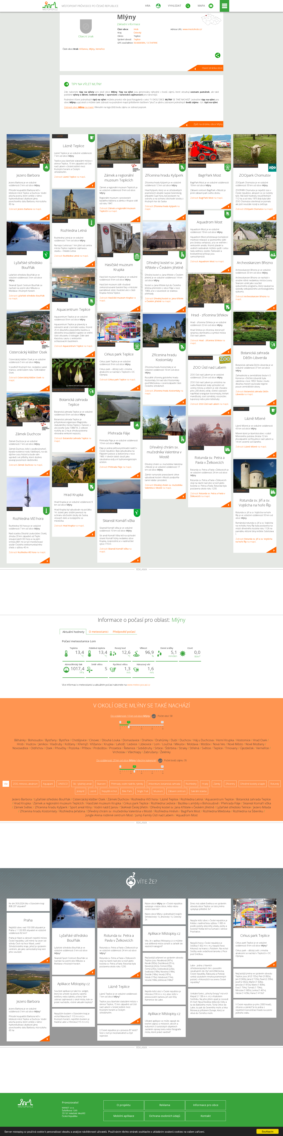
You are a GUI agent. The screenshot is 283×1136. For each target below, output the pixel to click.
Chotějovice (79, 740)
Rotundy (196, 448)
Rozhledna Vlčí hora (144, 799)
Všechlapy (134, 752)
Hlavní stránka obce (212, 68)
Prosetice (115, 748)
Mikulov (180, 744)
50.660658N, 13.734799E (145, 42)
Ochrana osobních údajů (164, 1116)
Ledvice (132, 744)
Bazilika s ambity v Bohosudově (198, 803)
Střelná (194, 748)
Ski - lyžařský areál (16, 253)
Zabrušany (151, 752)
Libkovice (145, 744)
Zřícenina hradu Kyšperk (51, 807)
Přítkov (86, 748)
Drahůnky (161, 740)
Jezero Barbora (22, 799)
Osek (49, 748)
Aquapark (60, 299)
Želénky (165, 752)
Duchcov (185, 740)
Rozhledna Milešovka (216, 811)
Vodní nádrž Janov (106, 807)
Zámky (15, 424)
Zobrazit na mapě (25, 209)
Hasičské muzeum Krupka (103, 803)
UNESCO (63, 783)
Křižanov (83, 49)
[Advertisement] (141, 592)
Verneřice (100, 49)
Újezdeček (247, 748)
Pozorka (74, 748)
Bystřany (51, 740)
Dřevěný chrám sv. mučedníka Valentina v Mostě (120, 811)
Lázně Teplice (169, 799)
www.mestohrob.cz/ (192, 29)
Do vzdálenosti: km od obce (130, 716)
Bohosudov (35, 740)
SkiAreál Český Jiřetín (134, 807)
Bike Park (127, 791)
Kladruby (56, 744)
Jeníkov (43, 744)
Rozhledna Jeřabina (72, 811)
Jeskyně (80, 791)
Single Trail (142, 791)
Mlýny (126, 17)
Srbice (159, 748)
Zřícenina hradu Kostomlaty (38, 811)
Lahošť (120, 744)
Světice (206, 748)
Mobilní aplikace (123, 1116)
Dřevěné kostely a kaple (155, 253)
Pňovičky (60, 748)
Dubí (174, 740)
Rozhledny (14, 508)
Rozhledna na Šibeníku (248, 811)
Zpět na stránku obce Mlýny (208, 124)
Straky (183, 748)
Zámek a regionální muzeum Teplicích (58, 803)
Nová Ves (219, 744)
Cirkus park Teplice (136, 803)
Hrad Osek (260, 740)
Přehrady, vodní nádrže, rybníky (23, 165)
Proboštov (100, 748)
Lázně (60, 136)
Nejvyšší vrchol (109, 791)
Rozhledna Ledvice (163, 803)
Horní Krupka (225, 740)
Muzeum (105, 165)
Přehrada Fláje (230, 803)
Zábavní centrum (106, 344)
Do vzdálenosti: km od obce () (126, 760)
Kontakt (206, 1116)
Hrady (60, 485)
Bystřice (64, 740)
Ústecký (137, 32)
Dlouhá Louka (111, 740)
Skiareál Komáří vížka (257, 803)
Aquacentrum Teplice (219, 799)
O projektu (124, 1105)
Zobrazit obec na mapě (79, 107)
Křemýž (83, 744)
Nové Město (235, 744)
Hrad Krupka (22, 803)
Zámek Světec (23, 807)
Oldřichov (37, 748)
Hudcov (31, 744)
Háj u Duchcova (203, 740)
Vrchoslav (119, 752)
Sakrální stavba (15, 342)
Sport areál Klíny (81, 807)
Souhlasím (267, 1131)
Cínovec (94, 740)
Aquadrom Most (187, 815)
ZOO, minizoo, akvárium (200, 357)
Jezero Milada (262, 807)
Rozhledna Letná (192, 799)
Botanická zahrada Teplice (253, 799)
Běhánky (20, 740)
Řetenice (129, 748)
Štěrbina (170, 748)
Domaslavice (131, 740)
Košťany (70, 744)
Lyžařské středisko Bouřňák (52, 799)
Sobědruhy (145, 748)
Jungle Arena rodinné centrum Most (109, 815)
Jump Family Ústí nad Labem (154, 815)
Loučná (167, 744)
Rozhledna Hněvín (166, 811)
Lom (157, 744)
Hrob (136, 29)
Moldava (192, 744)
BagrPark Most (190, 811)
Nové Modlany (255, 744)
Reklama (164, 1105)
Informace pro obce (205, 1105)
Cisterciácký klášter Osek (89, 799)
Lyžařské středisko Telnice (234, 807)
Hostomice (243, 740)
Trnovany (231, 748)
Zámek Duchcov (118, 799)
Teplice (137, 39)
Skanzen (241, 253)
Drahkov (147, 740)
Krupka (108, 744)
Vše (6, 783)
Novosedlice (20, 748)
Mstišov (205, 744)
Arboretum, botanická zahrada (68, 390)
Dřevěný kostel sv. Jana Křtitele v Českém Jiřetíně (182, 807)
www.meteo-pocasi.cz (138, 684)
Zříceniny (150, 165)
